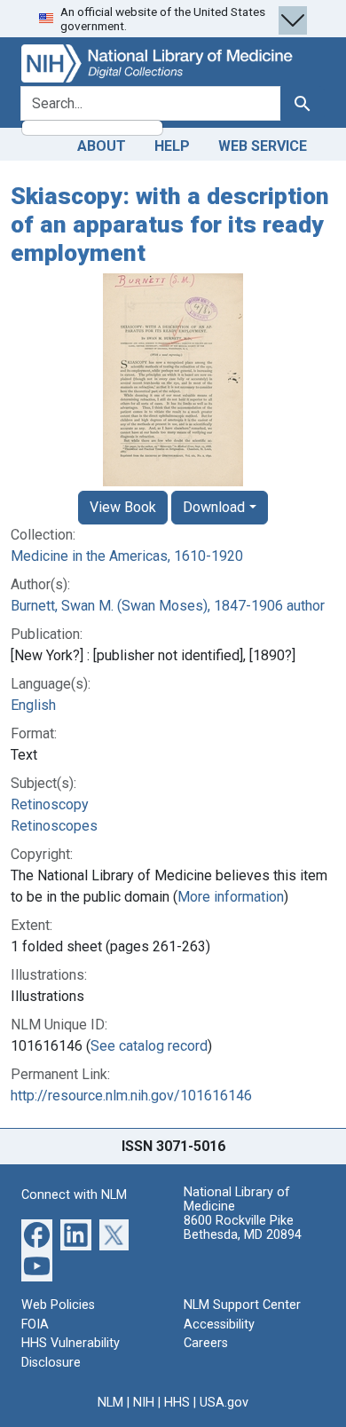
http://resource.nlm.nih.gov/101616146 (131, 1095)
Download (214, 507)
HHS (177, 1402)
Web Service (262, 146)
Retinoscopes (54, 825)
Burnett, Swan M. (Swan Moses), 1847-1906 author (168, 605)
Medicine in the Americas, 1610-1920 (127, 556)
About (101, 146)
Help (172, 146)
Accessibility (219, 1324)
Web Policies (58, 1305)
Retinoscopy (50, 804)
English (33, 705)
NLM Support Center (242, 1305)
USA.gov (224, 1402)
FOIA (35, 1324)
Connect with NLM (74, 1194)
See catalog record (149, 1045)
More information (230, 896)
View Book (123, 507)
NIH (143, 1402)
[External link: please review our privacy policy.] (36, 1234)
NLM (110, 1402)
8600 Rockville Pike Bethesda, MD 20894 (243, 1227)
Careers (206, 1343)
